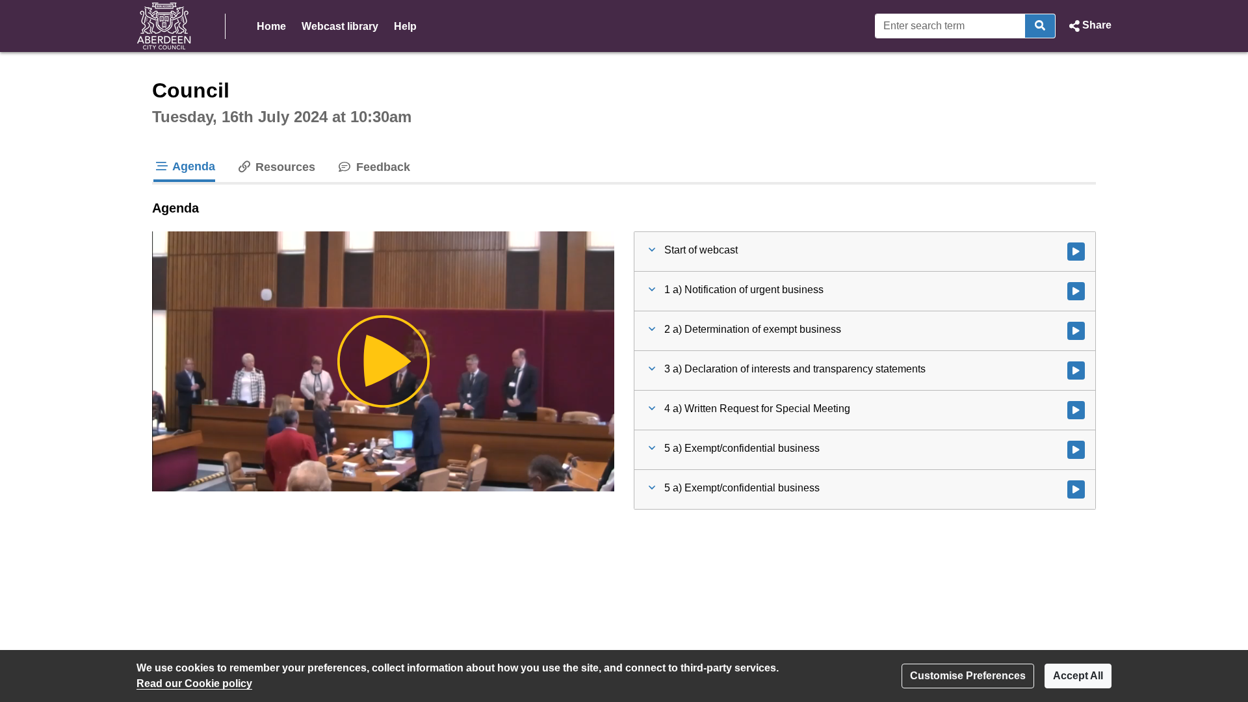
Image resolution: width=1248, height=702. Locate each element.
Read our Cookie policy (194, 683)
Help (405, 26)
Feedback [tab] (381, 167)
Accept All (1078, 675)
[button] (1089, 26)
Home (271, 26)
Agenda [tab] (192, 166)
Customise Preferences (968, 675)
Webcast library (340, 26)
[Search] (1040, 26)
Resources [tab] (283, 167)
